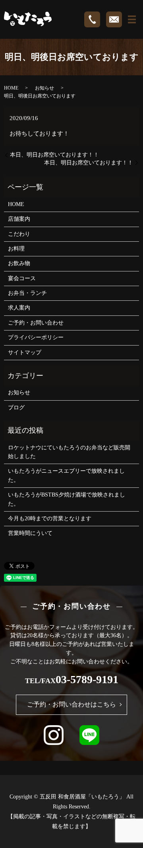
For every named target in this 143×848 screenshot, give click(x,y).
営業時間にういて (30, 533)
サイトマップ (24, 352)
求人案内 (19, 308)
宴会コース (22, 278)
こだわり (19, 234)
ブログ (16, 408)
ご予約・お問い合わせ (36, 323)
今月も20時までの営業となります (49, 518)
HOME (11, 88)
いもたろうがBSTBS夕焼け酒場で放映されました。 (66, 499)
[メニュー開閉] (132, 19)
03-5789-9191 (87, 679)
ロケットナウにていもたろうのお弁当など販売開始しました (69, 452)
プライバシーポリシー (36, 337)
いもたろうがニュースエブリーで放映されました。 (66, 475)
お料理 (16, 249)
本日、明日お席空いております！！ (54, 155)
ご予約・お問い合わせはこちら (71, 704)
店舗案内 (19, 219)
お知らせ (44, 88)
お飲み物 (19, 263)
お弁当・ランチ (27, 293)
